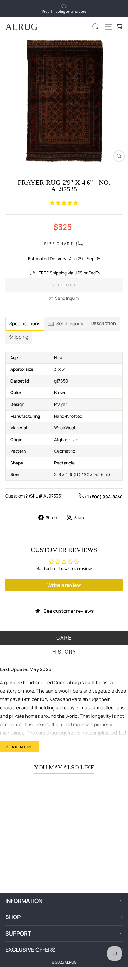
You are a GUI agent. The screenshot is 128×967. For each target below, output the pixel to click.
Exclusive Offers (30, 949)
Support (18, 933)
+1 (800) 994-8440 (103, 497)
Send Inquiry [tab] (69, 323)
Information (24, 900)
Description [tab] (103, 323)
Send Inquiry (67, 298)
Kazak (55, 699)
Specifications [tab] (24, 323)
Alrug (21, 26)
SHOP (13, 917)
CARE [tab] (64, 637)
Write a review (64, 585)
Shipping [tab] (18, 337)
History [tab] (64, 651)
